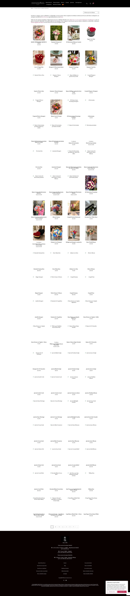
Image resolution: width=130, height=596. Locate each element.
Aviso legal (65, 573)
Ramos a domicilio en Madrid (88, 573)
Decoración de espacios (88, 568)
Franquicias (49, 4)
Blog (65, 565)
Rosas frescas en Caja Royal (41, 568)
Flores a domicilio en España (41, 573)
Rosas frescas (49, 2)
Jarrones (72, 2)
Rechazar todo (112, 591)
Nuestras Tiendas (57, 4)
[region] (117, 587)
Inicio (32, 8)
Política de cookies (120, 589)
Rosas (61, 17)
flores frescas (44, 17)
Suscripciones (78, 2)
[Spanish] (63, 5)
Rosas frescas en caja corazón (41, 565)
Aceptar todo (121, 591)
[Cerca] (127, 581)
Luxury (67, 2)
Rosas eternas (56, 2)
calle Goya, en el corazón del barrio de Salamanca (82, 19)
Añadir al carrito (38, 46)
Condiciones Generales (65, 568)
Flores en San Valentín (88, 565)
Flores (62, 2)
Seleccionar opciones (91, 42)
